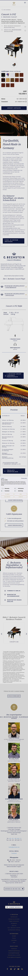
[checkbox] (2, 488)
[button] (3, 478)
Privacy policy (24, 478)
